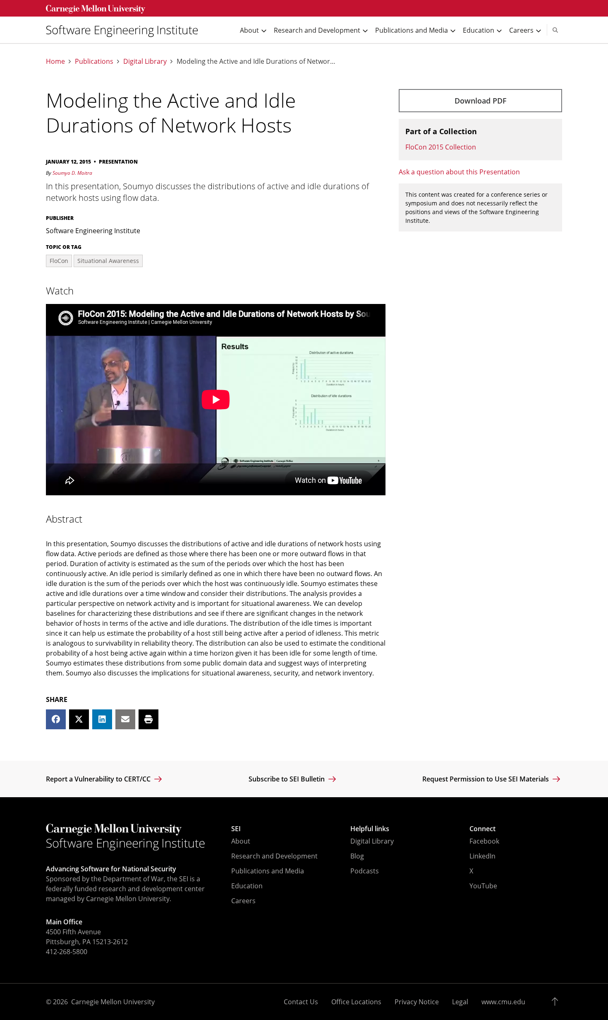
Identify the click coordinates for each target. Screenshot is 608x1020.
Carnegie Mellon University (113, 1001)
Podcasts (364, 870)
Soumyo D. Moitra (72, 172)
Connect (482, 828)
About (240, 841)
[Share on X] (79, 719)
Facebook (484, 841)
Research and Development (274, 856)
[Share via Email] (125, 719)
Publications (94, 61)
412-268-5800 (66, 951)
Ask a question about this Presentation (459, 171)
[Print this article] (148, 719)
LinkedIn (482, 856)
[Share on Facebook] (56, 719)
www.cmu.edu (503, 1001)
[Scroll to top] (557, 1002)
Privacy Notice (417, 1001)
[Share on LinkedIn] (102, 719)
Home (55, 61)
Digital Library (145, 61)
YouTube (483, 885)
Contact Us (301, 1001)
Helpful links (369, 828)
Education (247, 885)
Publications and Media (267, 870)
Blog (357, 856)
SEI (236, 828)
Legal (460, 1001)
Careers (243, 900)
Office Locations (356, 1001)
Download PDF (481, 101)
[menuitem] (125, 30)
